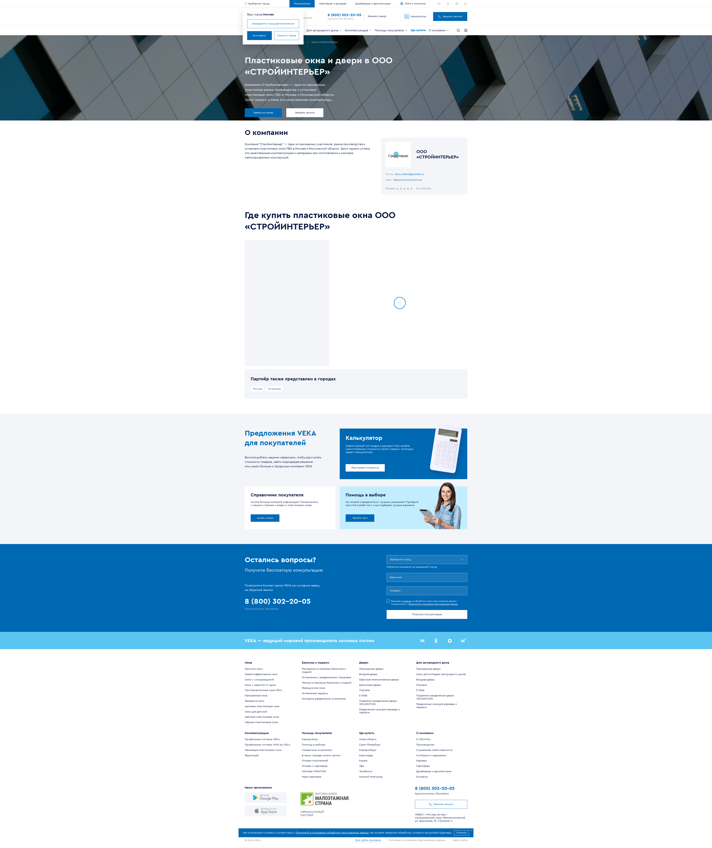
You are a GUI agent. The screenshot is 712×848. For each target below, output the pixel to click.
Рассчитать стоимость (365, 468)
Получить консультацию (427, 614)
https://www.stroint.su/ (407, 180)
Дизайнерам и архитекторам (373, 3)
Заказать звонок (452, 16)
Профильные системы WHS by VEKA (267, 744)
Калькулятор (418, 16)
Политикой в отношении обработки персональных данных (332, 833)
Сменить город (286, 35)
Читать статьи (265, 518)
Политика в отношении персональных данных (416, 840)
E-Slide (363, 695)
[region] (287, 303)
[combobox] (390, 559)
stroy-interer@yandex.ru (409, 174)
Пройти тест (360, 518)
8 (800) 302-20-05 (344, 15)
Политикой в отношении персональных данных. (433, 604)
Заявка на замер (263, 112)
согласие (406, 601)
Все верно (259, 35)
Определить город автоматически (273, 23)
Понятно (461, 833)
